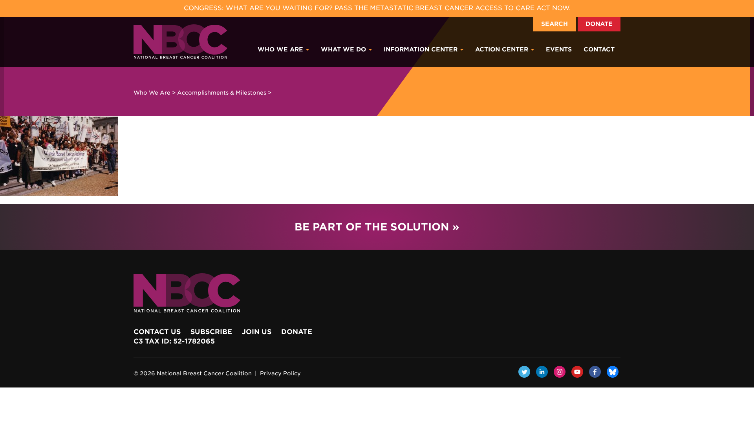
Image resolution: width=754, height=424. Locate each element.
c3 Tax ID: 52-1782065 (174, 341)
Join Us (256, 332)
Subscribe (211, 332)
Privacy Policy (280, 373)
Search (554, 23)
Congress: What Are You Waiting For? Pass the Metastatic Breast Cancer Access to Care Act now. (377, 8)
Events (559, 49)
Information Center (421, 49)
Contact (599, 49)
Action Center (502, 49)
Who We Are (281, 49)
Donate (599, 23)
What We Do (344, 49)
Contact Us (157, 332)
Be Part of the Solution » (377, 227)
